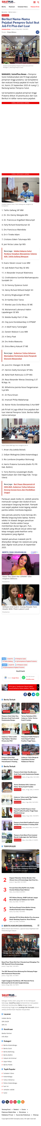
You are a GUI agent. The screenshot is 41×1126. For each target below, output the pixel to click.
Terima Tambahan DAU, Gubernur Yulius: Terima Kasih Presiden (29, 718)
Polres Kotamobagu (10, 1083)
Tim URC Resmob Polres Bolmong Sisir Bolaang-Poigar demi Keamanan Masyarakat (19, 972)
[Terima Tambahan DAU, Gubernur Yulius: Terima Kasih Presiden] (30, 708)
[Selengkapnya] (38, 925)
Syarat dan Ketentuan (23, 1115)
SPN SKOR (5, 1021)
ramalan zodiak (8, 1090)
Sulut (5, 1093)
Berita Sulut (5, 15)
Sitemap (35, 1115)
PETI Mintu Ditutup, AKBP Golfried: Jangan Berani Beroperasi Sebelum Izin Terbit (23, 899)
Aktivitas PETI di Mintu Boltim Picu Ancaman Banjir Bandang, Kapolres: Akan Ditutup (24, 918)
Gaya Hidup (7, 1061)
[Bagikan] (37, 32)
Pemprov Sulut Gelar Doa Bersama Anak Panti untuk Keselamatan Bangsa (10, 718)
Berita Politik (7, 1065)
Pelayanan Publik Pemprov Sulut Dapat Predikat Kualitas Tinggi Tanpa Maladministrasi (30, 739)
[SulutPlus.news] (8, 2)
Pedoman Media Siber (9, 1112)
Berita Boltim (8, 1055)
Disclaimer (22, 1112)
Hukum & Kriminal (9, 1058)
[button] (38, 2)
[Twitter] (29, 694)
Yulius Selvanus (9, 1080)
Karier (24, 1109)
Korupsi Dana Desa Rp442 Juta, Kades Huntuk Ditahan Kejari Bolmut (21, 889)
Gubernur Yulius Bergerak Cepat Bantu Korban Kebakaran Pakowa (29, 759)
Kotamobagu (7, 1077)
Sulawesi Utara (8, 1073)
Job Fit (11, 659)
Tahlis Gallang (8, 661)
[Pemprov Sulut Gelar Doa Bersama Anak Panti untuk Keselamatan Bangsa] (11, 708)
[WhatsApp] (37, 694)
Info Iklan (5, 1037)
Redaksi (16, 1109)
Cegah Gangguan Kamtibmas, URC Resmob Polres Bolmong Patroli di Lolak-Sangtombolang (18, 982)
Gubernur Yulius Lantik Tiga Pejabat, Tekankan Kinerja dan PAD (9, 739)
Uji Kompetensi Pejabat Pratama (26, 661)
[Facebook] (25, 694)
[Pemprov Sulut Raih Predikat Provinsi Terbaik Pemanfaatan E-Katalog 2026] (11, 749)
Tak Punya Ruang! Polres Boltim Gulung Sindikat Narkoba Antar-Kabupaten (22, 908)
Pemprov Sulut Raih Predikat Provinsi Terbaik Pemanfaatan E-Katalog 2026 (10, 760)
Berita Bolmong (8, 1052)
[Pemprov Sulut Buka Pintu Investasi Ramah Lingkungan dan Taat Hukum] (7, 837)
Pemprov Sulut (21, 659)
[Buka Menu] (34, 2)
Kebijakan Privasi (7, 1115)
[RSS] (22, 1102)
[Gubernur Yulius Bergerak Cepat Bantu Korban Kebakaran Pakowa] (30, 749)
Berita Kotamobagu (10, 1045)
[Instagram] (11, 1102)
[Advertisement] (20, 634)
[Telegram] (33, 694)
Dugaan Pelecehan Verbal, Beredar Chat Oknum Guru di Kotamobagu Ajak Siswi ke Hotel (23, 879)
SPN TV (4, 1025)
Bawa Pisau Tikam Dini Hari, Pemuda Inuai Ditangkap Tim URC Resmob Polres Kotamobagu (20, 963)
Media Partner (7, 1033)
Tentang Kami (6, 1109)
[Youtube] (15, 1102)
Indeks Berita (6, 1018)
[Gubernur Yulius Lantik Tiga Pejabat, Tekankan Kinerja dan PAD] (11, 729)
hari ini (6, 1086)
